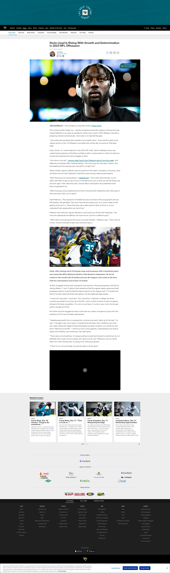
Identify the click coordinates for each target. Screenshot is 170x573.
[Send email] (114, 53)
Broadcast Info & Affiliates (123, 520)
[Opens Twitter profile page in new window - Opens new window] (60, 56)
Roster (21, 509)
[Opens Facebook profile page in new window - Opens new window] (58, 56)
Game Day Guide (42, 509)
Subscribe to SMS (145, 526)
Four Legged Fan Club (102, 532)
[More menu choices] (78, 28)
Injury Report (21, 514)
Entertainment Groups (102, 514)
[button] (85, 370)
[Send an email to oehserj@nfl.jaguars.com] (63, 56)
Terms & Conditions (146, 541)
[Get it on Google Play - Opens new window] (90, 552)
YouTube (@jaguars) (145, 512)
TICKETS (82, 506)
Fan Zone (102, 512)
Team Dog (21, 535)
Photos (123, 512)
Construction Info (63, 512)
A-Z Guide (63, 517)
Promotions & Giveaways (102, 517)
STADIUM (63, 506)
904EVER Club (102, 538)
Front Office (21, 526)
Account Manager (82, 509)
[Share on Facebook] (107, 53)
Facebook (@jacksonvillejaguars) (145, 520)
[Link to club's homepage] (5, 28)
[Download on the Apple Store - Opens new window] (78, 551)
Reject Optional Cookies (130, 568)
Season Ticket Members (102, 529)
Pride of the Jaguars (21, 532)
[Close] (167, 568)
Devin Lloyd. (97, 126)
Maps (42, 517)
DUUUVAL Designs (102, 523)
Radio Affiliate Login (123, 523)
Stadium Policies (63, 526)
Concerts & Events (63, 514)
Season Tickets (82, 514)
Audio (123, 517)
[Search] (144, 28)
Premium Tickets (82, 520)
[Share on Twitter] (110, 53)
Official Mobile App (145, 509)
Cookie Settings (115, 568)
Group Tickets (82, 517)
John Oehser (60, 52)
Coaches (21, 520)
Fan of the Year (102, 526)
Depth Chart (21, 517)
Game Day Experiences (102, 520)
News (123, 509)
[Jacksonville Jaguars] (85, 559)
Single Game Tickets (82, 512)
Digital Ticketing (82, 526)
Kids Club (102, 535)
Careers (146, 532)
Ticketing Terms (82, 523)
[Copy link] (118, 52)
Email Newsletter (146, 529)
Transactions (21, 512)
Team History (21, 529)
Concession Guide (42, 523)
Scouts (21, 523)
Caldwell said (84, 178)
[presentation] (139, 444)
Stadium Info (42, 512)
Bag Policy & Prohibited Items (42, 520)
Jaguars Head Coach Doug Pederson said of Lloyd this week (91, 160)
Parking (42, 514)
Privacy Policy (145, 538)
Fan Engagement (102, 509)
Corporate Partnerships (145, 535)
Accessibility (63, 520)
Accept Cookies (145, 568)
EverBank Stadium (63, 523)
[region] (85, 568)
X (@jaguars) (146, 517)
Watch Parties (42, 526)
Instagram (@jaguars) (146, 514)
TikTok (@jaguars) (146, 523)
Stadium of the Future (63, 509)
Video (123, 514)
